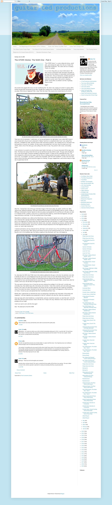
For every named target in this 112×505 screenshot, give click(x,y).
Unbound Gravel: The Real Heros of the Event (89, 383)
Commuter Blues (86, 288)
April (84, 422)
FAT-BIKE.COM (84, 192)
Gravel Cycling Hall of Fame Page (89, 95)
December (85, 222)
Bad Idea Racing (86, 160)
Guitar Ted (21, 329)
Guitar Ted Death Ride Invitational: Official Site (86, 91)
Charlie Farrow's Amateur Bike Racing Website (88, 194)
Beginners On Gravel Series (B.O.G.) (23, 52)
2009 (82, 458)
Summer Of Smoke (87, 247)
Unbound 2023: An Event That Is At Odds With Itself (90, 327)
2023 (82, 220)
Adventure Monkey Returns (87, 207)
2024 (82, 218)
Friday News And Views (88, 236)
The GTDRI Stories (29, 313)
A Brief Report (86, 416)
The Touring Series (91, 49)
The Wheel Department (86, 178)
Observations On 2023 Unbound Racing (88, 373)
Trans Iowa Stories (79, 49)
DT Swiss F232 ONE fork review (89, 166)
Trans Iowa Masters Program (88, 88)
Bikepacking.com (85, 197)
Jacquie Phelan (85, 187)
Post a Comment (21, 370)
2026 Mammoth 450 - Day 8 (88, 156)
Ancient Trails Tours (86, 206)
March (84, 424)
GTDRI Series (22, 313)
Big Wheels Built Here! (86, 202)
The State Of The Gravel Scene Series (43, 49)
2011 (82, 453)
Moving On (85, 368)
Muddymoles (85, 165)
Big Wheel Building (86, 150)
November (85, 224)
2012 (82, 451)
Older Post (71, 373)
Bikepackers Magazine (86, 199)
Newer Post (18, 373)
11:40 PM (21, 367)
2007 (82, 462)
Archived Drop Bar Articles (63, 49)
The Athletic (84, 179)
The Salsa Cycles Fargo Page (21, 49)
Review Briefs (86, 353)
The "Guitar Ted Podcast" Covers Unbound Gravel (89, 358)
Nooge (20, 341)
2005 (82, 466)
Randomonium (86, 378)
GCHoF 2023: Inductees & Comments (89, 403)
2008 (82, 460)
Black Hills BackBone (87, 155)
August (84, 230)
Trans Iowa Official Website (87, 83)
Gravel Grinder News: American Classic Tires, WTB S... (89, 280)
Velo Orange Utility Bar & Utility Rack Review (90, 269)
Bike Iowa (83, 200)
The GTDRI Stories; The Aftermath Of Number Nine (89, 303)
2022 (82, 431)
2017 (82, 441)
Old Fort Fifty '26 (85, 161)
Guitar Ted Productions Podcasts (89, 93)
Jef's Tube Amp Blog (86, 185)
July (84, 232)
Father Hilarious (85, 190)
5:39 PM (20, 353)
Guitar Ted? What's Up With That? (57, 46)
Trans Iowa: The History (86, 85)
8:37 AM (20, 336)
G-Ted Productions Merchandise (89, 81)
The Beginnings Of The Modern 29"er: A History (32, 46)
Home (15, 46)
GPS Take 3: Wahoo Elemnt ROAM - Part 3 (89, 255)
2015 (82, 445)
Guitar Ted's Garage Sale (77, 46)
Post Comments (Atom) (26, 375)
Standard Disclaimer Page (43, 52)
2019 (82, 437)
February (85, 426)
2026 (82, 214)
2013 (82, 449)
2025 (82, 216)
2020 (82, 435)
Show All (95, 170)
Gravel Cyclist (84, 188)
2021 (82, 433)
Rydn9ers (21, 320)
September (85, 228)
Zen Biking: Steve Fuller (86, 176)
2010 (82, 455)
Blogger (62, 493)
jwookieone (84, 145)
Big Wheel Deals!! (85, 204)
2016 (82, 443)
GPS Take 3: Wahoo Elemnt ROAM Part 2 (89, 310)
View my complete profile (86, 75)
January (85, 428)
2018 (82, 439)
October (85, 226)
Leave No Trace (86, 251)
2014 (82, 447)
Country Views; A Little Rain (89, 292)
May (84, 420)
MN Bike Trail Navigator (86, 181)
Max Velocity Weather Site (87, 183)
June (84, 234)
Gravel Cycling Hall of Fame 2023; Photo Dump (89, 396)
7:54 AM (20, 324)
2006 (82, 464)
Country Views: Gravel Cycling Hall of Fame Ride (90, 410)
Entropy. (83, 151)
